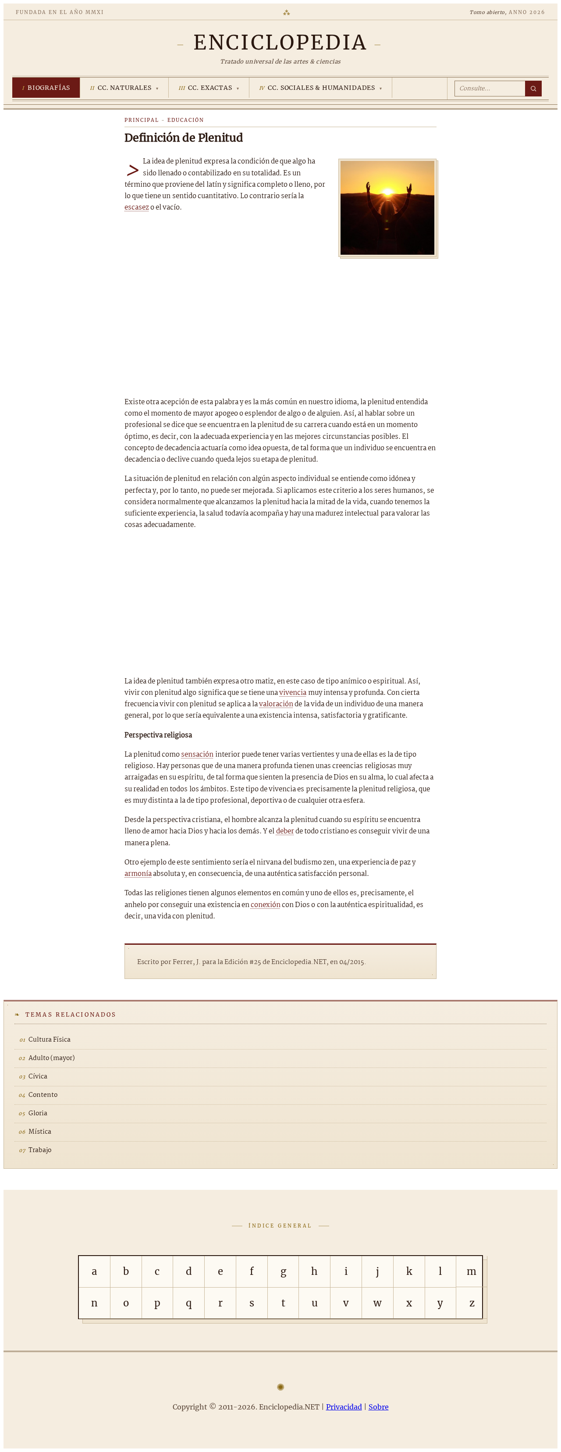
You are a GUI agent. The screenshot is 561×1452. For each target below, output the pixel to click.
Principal (141, 120)
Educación (185, 120)
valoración (276, 704)
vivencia (292, 692)
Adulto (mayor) (51, 1058)
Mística (39, 1132)
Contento (42, 1095)
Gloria (37, 1113)
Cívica (37, 1076)
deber (285, 831)
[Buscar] (533, 88)
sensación (197, 754)
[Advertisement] (280, 324)
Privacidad (344, 1406)
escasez (136, 207)
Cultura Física (49, 1040)
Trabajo (39, 1150)
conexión (265, 905)
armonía (138, 873)
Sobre (379, 1406)
